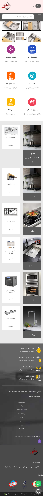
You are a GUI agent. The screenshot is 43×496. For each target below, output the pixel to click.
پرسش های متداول (21, 409)
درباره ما (22, 425)
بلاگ (21, 406)
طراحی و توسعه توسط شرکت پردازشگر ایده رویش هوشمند (22, 494)
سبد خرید (21, 421)
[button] (5, 21)
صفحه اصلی (21, 402)
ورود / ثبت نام (21, 414)
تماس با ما (21, 428)
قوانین (21, 417)
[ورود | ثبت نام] (33, 6)
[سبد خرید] (38, 6)
